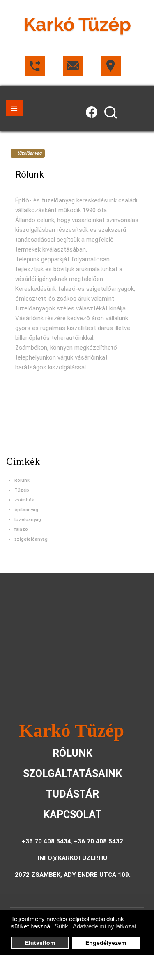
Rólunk (29, 174)
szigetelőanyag (31, 539)
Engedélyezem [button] (105, 943)
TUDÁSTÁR (72, 794)
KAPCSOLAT (72, 814)
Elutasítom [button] (40, 943)
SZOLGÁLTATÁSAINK (72, 774)
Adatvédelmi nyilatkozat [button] (104, 926)
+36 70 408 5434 (46, 841)
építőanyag (26, 509)
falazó (21, 529)
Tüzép (21, 490)
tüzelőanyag (27, 519)
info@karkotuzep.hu (72, 858)
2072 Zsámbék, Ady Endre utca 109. (73, 875)
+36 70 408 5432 (98, 841)
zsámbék (24, 500)
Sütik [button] (61, 926)
